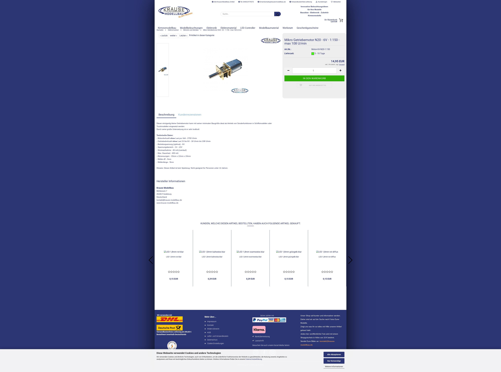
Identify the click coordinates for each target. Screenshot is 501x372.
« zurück (164, 35)
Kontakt (210, 325)
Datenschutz (212, 340)
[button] (288, 70)
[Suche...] (277, 14)
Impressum (211, 321)
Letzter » (183, 35)
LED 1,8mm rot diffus (327, 257)
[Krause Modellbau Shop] (176, 12)
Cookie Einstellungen (215, 343)
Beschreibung (166, 114)
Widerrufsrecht (213, 329)
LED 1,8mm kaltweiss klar (212, 257)
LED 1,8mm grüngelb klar (289, 257)
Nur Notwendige (334, 361)
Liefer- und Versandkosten (217, 336)
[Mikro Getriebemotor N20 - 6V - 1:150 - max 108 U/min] (226, 70)
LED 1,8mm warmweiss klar (250, 257)
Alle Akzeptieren (334, 354)
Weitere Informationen (334, 366)
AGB (209, 332)
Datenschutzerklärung (254, 359)
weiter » (173, 35)
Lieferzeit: (289, 53)
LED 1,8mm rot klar (173, 257)
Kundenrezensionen (189, 114)
